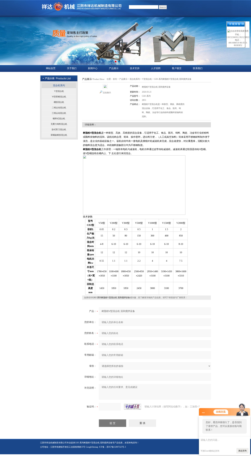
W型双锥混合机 (59, 96)
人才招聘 (156, 68)
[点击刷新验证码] (132, 407)
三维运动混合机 (59, 113)
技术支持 (135, 68)
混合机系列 (59, 85)
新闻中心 (92, 68)
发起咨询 (242, 450)
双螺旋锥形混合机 (59, 135)
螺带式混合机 (59, 118)
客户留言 (177, 68)
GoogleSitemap (92, 447)
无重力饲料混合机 (59, 124)
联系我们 (198, 68)
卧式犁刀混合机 (59, 129)
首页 (115, 79)
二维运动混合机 (59, 107)
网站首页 (50, 68)
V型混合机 (59, 91)
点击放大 (107, 92)
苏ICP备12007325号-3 (116, 447)
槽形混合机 (59, 102)
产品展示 (113, 68)
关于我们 (71, 68)
